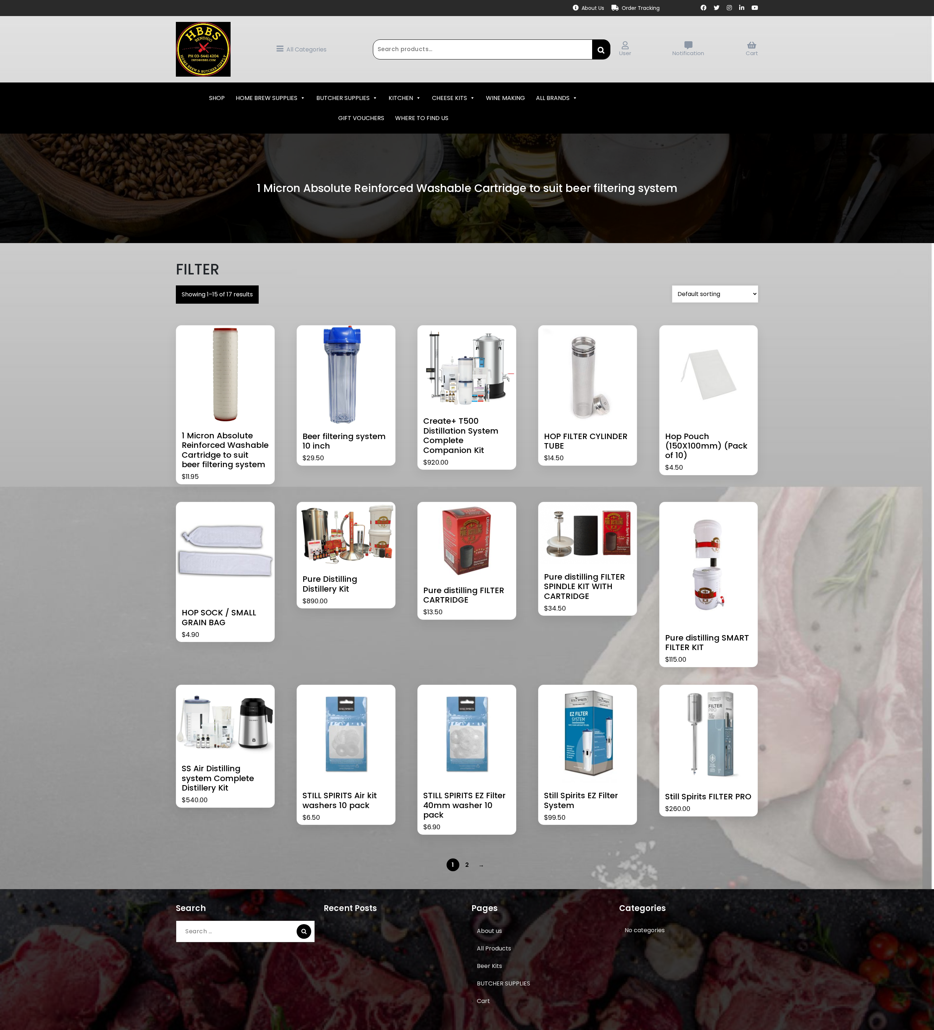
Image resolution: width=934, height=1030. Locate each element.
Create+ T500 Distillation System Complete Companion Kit (460, 435)
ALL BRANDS (553, 98)
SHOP (217, 98)
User (625, 53)
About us (489, 931)
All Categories (306, 49)
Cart (752, 53)
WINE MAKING (505, 98)
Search (601, 49)
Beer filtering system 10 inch (344, 441)
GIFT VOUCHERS (361, 118)
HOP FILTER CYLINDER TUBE (586, 441)
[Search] (304, 931)
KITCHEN (401, 98)
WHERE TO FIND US (421, 118)
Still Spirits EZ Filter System (581, 800)
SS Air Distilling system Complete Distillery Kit (218, 778)
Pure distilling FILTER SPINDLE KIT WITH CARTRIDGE (584, 586)
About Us (593, 8)
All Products (494, 948)
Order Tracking (641, 8)
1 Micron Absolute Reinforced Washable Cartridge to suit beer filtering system (225, 450)
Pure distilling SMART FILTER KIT (707, 643)
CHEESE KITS (449, 98)
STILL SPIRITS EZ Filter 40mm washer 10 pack (464, 805)
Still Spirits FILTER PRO (708, 797)
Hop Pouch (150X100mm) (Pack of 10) (706, 446)
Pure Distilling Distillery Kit (329, 584)
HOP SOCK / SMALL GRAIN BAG (219, 617)
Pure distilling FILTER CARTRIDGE (463, 595)
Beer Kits (489, 966)
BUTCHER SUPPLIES (343, 98)
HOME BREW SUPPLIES (266, 98)
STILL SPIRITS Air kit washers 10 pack (339, 800)
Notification (688, 53)
